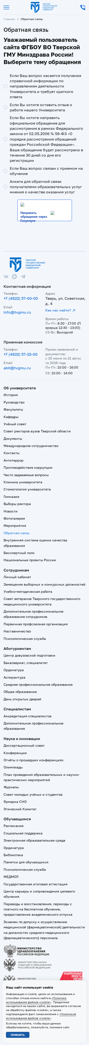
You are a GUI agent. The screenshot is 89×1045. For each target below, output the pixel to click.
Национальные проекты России (30, 560)
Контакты (11, 453)
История (11, 395)
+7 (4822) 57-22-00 (20, 354)
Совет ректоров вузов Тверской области (37, 431)
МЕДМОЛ (11, 877)
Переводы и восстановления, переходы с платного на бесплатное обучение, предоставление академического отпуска (38, 909)
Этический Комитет (20, 809)
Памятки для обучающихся (26, 862)
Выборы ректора (17, 504)
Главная (9, 19)
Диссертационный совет (24, 745)
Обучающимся (17, 818)
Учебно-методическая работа (28, 591)
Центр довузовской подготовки (29, 655)
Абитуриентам (17, 648)
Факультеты (13, 409)
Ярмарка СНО (15, 802)
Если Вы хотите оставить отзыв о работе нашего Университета (41, 107)
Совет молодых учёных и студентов (33, 794)
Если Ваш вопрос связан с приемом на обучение (46, 171)
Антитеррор (13, 460)
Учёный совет (15, 424)
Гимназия (11, 497)
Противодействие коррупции (28, 467)
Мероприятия (15, 525)
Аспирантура (14, 677)
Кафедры (11, 417)
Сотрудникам (16, 570)
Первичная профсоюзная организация (36, 624)
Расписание (13, 826)
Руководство (14, 402)
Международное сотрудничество (31, 446)
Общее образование (20, 692)
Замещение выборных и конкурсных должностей (44, 584)
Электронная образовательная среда (34, 840)
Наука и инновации (22, 738)
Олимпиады (13, 767)
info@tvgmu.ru (17, 312)
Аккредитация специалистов (28, 716)
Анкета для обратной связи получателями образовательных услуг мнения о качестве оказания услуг (46, 187)
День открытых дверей (22, 699)
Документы (13, 438)
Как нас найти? (58, 310)
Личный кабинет (17, 577)
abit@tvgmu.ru (17, 367)
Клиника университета (23, 482)
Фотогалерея (14, 518)
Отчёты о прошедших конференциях (34, 760)
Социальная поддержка (23, 833)
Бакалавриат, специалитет (26, 663)
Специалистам (17, 709)
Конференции (15, 753)
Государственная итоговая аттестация (35, 884)
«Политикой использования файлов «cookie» (41, 1016)
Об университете (20, 388)
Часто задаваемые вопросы (26, 475)
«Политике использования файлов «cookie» (36, 1000)
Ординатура (14, 670)
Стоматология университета (27, 489)
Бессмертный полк (19, 553)
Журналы (11, 787)
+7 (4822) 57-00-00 (21, 298)
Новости (11, 511)
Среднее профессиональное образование (38, 684)
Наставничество (17, 631)
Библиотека (13, 855)
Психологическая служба (25, 639)
